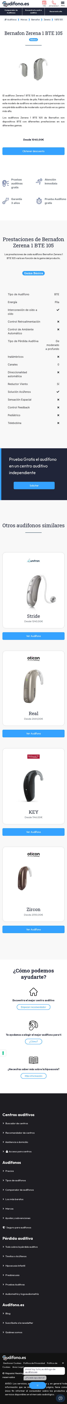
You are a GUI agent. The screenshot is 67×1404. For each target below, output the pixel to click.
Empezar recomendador (33, 1007)
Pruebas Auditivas (15, 1284)
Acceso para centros (20, 1151)
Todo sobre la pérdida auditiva (21, 1246)
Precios (9, 1170)
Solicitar (34, 485)
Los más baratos (14, 1199)
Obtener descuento (33, 151)
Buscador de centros (16, 1123)
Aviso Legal (18, 1367)
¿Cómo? (33, 1041)
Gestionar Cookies (12, 1363)
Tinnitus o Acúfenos (16, 1256)
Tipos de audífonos (15, 1180)
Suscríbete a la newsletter (19, 1322)
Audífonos (12, 19)
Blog (7, 1313)
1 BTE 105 (58, 19)
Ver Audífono (33, 636)
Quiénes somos (13, 1332)
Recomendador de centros (20, 1132)
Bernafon (35, 19)
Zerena (47, 19)
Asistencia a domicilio (16, 1142)
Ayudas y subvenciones (17, 1218)
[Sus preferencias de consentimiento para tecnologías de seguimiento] (3, 1053)
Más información (33, 1075)
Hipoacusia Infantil (15, 1265)
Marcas (24, 19)
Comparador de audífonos (19, 1189)
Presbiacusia (12, 1275)
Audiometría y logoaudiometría (22, 1293)
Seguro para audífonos (19, 1227)
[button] (44, 3)
